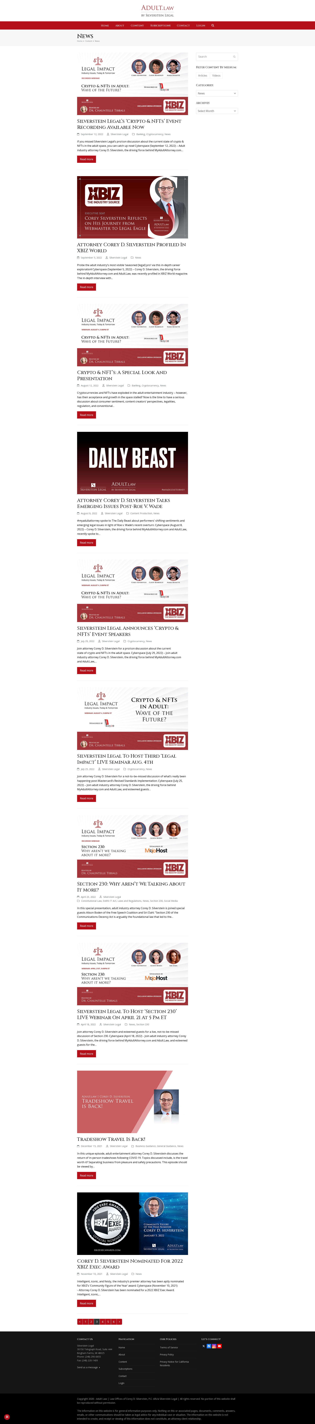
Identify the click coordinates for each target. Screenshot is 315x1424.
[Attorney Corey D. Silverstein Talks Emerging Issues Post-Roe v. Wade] (132, 462)
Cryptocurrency (154, 134)
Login (121, 1383)
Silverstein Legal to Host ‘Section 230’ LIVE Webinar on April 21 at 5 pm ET (127, 1014)
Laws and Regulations (129, 900)
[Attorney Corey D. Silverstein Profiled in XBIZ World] (132, 207)
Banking (140, 134)
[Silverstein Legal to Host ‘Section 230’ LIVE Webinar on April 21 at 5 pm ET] (132, 974)
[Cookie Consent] (7, 1417)
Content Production (141, 513)
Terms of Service (169, 1347)
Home (122, 1347)
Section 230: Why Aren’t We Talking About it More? (131, 887)
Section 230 (156, 900)
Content (123, 1361)
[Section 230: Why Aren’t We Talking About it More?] (132, 846)
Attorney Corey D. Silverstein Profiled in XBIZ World (131, 247)
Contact (122, 1376)
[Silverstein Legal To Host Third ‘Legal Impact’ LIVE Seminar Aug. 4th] (132, 718)
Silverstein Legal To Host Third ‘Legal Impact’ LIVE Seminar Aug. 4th (126, 759)
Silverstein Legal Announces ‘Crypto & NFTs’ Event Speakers (127, 631)
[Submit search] (234, 56)
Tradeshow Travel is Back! (111, 1139)
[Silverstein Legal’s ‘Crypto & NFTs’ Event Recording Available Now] (132, 83)
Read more (86, 159)
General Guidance (166, 1146)
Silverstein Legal (119, 134)
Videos (216, 75)
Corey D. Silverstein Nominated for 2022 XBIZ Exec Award (130, 1264)
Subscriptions (125, 1368)
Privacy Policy (167, 1354)
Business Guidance (146, 1146)
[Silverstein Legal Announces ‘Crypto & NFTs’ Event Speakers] (132, 590)
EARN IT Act (109, 900)
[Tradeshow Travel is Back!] (132, 1101)
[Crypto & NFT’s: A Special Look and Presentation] (132, 335)
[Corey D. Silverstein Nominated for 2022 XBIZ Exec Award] (132, 1223)
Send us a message (87, 1367)
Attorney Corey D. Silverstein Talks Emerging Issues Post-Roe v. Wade (123, 503)
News (168, 134)
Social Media (171, 900)
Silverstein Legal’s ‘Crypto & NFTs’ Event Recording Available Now (129, 124)
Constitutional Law (91, 900)
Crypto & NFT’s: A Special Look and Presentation (122, 375)
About (122, 1354)
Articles (202, 75)
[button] (213, 25)
